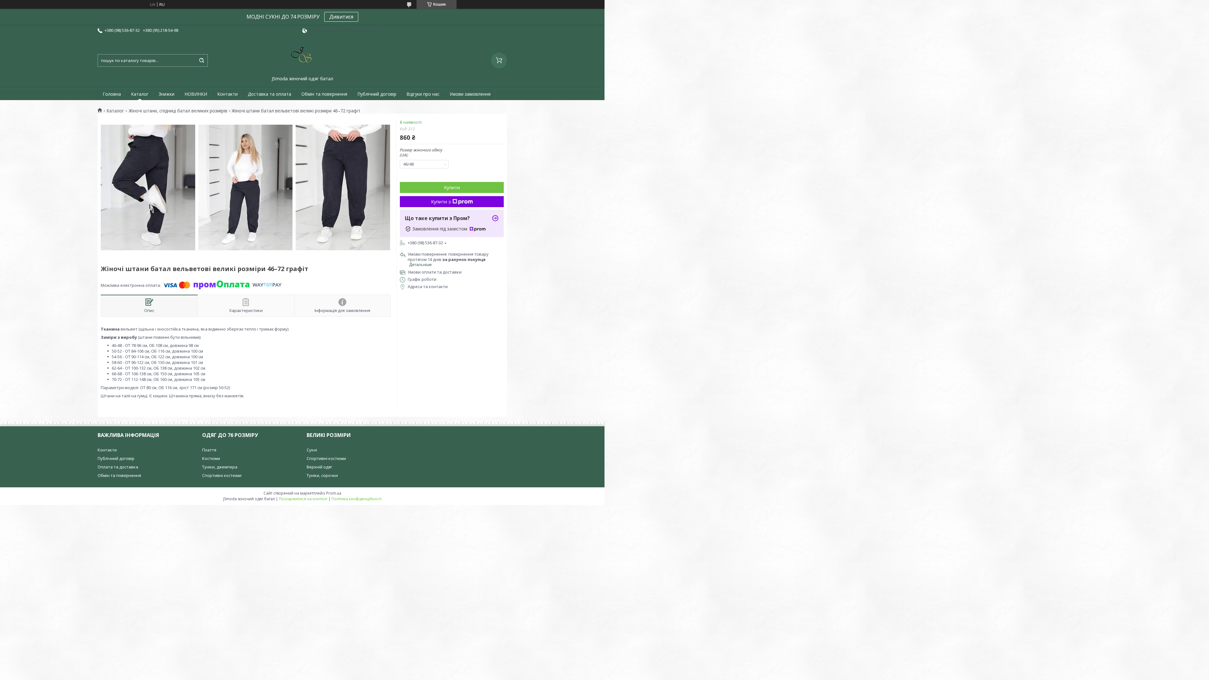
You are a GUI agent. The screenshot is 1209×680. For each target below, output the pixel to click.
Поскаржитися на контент (303, 499)
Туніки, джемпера (219, 467)
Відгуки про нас (423, 94)
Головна (112, 94)
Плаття (209, 450)
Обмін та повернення (324, 94)
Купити (452, 187)
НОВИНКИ (195, 94)
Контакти (227, 94)
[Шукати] (201, 60)
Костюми (211, 458)
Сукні (312, 450)
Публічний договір (376, 94)
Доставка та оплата (269, 94)
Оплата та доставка (118, 467)
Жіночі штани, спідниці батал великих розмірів (178, 111)
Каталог (140, 94)
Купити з (441, 201)
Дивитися (341, 16)
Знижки (166, 94)
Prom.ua (333, 493)
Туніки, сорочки (322, 475)
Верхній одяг (319, 467)
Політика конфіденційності (357, 499)
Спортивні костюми (221, 475)
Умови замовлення (470, 94)
